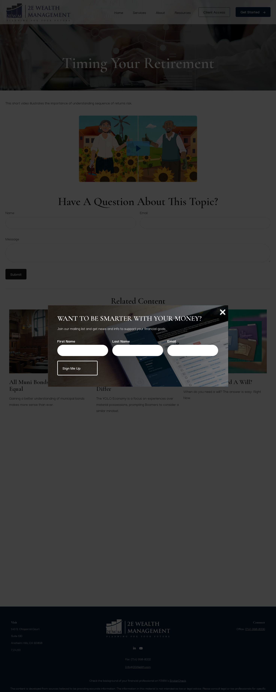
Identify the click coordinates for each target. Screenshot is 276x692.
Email (171, 341)
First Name (66, 341)
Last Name (121, 341)
